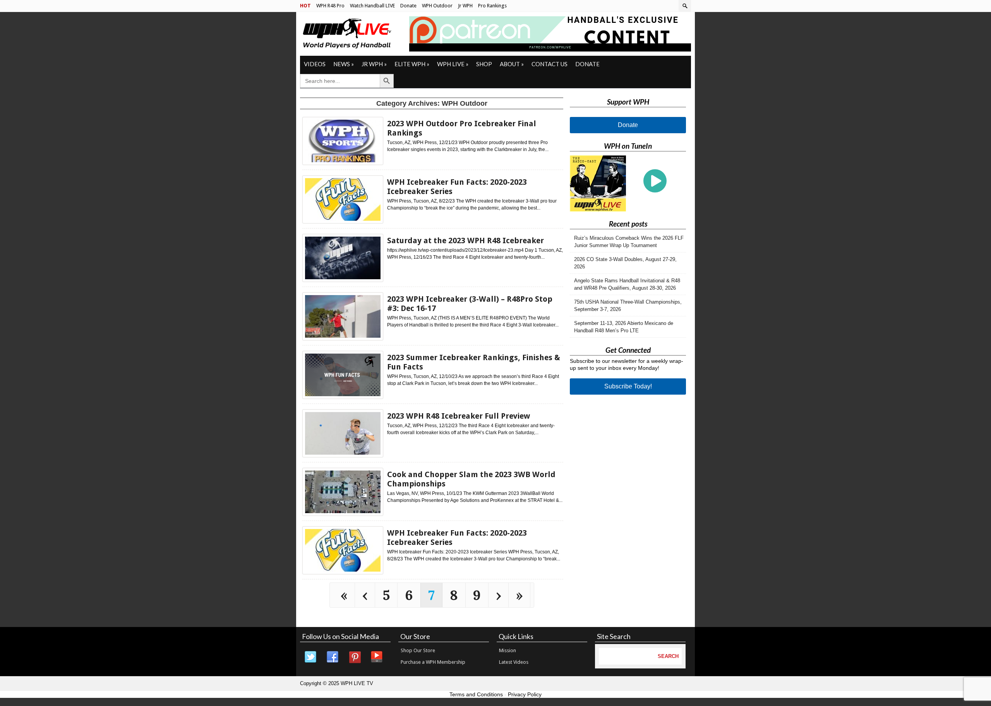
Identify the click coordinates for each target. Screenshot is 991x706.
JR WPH (374, 63)
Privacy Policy (525, 694)
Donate (408, 6)
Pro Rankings (492, 6)
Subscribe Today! (628, 386)
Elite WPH (411, 63)
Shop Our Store (418, 650)
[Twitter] (311, 657)
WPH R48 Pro (330, 6)
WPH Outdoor (437, 6)
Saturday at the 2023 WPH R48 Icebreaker (465, 240)
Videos (315, 63)
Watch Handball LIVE (372, 6)
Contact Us (550, 63)
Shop (484, 63)
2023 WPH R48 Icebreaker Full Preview (458, 416)
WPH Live (452, 63)
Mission (507, 650)
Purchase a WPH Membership (433, 662)
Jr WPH (465, 6)
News (343, 63)
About (512, 63)
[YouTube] (377, 657)
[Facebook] (333, 657)
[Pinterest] (355, 657)
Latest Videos (513, 662)
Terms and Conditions (476, 694)
